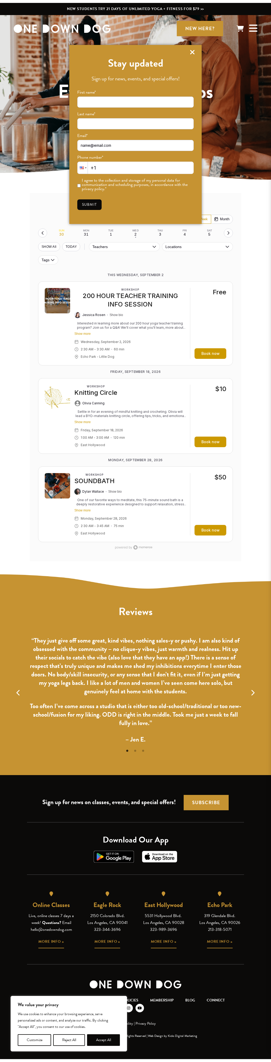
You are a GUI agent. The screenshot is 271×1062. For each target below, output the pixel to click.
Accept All (103, 1040)
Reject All (69, 1040)
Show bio (116, 315)
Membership (162, 1000)
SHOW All (49, 247)
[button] (83, 168)
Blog (190, 1000)
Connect (216, 1000)
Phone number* (90, 157)
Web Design (155, 1035)
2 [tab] (135, 750)
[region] (69, 1023)
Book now (210, 353)
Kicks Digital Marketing (182, 1035)
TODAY (71, 247)
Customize (34, 1040)
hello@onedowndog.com (51, 929)
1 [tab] (127, 750)
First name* (86, 92)
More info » (51, 941)
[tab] (61, 233)
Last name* (86, 114)
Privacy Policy (146, 1023)
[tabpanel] (135, 687)
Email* (82, 136)
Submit (89, 204)
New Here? (200, 28)
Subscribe (206, 802)
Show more (82, 334)
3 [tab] (143, 750)
